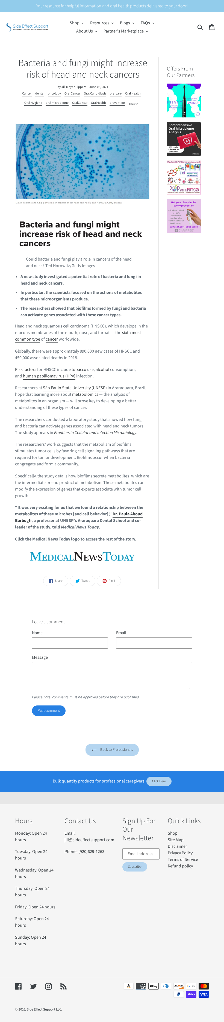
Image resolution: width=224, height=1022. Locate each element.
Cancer (27, 93)
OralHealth (98, 103)
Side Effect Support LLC (44, 1009)
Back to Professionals (116, 749)
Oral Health (133, 93)
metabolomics (85, 394)
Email (121, 633)
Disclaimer (177, 846)
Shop (173, 833)
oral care (116, 93)
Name (37, 633)
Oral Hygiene (33, 103)
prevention (117, 103)
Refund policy (180, 866)
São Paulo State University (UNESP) (75, 388)
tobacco (79, 370)
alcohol (102, 370)
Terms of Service (183, 859)
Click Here (159, 781)
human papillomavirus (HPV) (49, 376)
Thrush (133, 104)
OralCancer (79, 103)
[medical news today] (82, 557)
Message (40, 657)
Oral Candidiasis (95, 93)
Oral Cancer (72, 93)
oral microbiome (57, 103)
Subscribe (135, 866)
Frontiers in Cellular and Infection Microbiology (95, 433)
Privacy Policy (180, 853)
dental (39, 93)
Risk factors (25, 370)
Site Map (176, 840)
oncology (54, 93)
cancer (52, 339)
